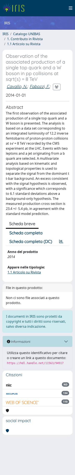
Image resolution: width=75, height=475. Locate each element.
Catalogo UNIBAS (26, 34)
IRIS (5, 34)
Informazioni (20, 341)
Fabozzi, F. (39, 86)
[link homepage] (15, 8)
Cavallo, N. (17, 86)
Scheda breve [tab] (22, 223)
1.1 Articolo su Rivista (23, 44)
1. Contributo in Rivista (25, 39)
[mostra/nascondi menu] (70, 8)
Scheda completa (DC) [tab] (30, 241)
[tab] (61, 241)
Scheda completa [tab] (25, 232)
